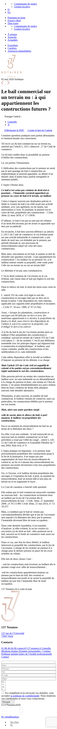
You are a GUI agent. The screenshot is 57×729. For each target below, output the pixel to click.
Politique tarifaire (10, 654)
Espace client (14, 20)
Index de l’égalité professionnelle (35, 654)
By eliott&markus (10, 716)
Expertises (13, 45)
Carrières (12, 48)
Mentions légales (10, 651)
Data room (13, 23)
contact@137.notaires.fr (29, 648)
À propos (12, 34)
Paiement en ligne (16, 17)
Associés (12, 37)
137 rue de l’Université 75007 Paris (12, 634)
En (9, 12)
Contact (5, 656)
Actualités (13, 40)
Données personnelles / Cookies (35, 651)
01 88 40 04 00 (9, 648)
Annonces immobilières (19, 51)
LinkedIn (12, 122)
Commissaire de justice (25, 4)
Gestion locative (22, 6)
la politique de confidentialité (24, 695)
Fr (9, 9)
